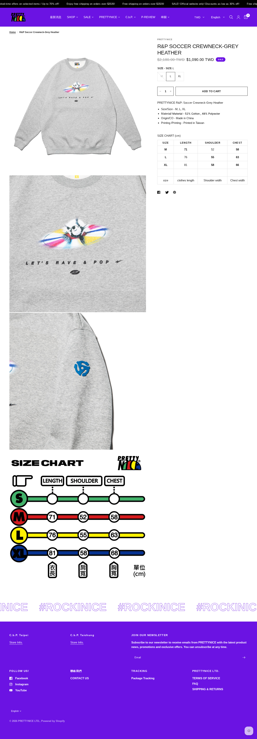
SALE (87, 17)
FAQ (195, 683)
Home (12, 32)
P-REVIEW (148, 17)
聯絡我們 (76, 671)
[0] (245, 17)
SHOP (71, 17)
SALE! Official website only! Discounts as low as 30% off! (186, 4)
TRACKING (139, 671)
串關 (164, 17)
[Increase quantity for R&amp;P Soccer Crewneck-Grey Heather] (170, 91)
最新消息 (55, 17)
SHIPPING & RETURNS (207, 689)
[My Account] (238, 17)
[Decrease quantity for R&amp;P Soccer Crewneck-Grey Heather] (160, 91)
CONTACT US (79, 678)
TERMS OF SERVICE (206, 678)
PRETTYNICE (108, 17)
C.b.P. (129, 17)
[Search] (231, 17)
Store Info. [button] (16, 642)
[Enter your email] (244, 657)
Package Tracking (142, 678)
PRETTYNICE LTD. (205, 671)
